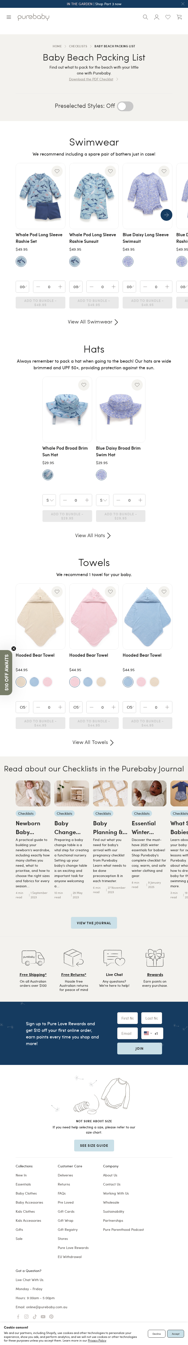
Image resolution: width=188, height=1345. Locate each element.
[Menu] (9, 17)
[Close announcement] (183, 4)
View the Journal (94, 922)
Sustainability (113, 1211)
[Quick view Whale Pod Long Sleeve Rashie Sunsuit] (94, 196)
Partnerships (113, 1220)
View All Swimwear (90, 322)
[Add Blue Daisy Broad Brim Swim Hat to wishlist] (137, 385)
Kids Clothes (25, 1211)
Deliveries (65, 1175)
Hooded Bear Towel (35, 655)
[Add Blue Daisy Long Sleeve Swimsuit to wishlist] (164, 171)
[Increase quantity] (60, 287)
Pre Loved (66, 1202)
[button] (6, 672)
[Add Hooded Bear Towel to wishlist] (57, 591)
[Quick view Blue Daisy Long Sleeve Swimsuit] (147, 196)
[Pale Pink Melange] (47, 682)
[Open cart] (179, 17)
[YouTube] (43, 1316)
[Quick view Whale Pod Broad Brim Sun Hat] (67, 410)
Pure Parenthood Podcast (123, 1229)
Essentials (23, 1184)
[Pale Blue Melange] (34, 682)
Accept (175, 1333)
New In (21, 1175)
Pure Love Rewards (73, 1247)
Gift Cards (66, 1211)
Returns (64, 1184)
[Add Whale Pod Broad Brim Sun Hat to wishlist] (83, 385)
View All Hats (90, 535)
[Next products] (166, 215)
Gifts (19, 1229)
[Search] (145, 17)
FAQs (62, 1193)
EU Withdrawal (70, 1256)
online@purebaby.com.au (46, 1307)
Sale (19, 1238)
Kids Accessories (28, 1220)
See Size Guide (94, 1145)
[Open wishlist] (168, 17)
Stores (63, 1238)
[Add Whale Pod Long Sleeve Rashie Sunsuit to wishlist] (110, 171)
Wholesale (111, 1202)
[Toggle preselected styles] (125, 106)
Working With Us (116, 1193)
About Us (110, 1175)
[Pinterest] (51, 1316)
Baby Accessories (29, 1202)
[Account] (157, 17)
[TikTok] (34, 1316)
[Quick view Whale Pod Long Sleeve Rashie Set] (40, 196)
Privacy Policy (97, 1340)
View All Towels (90, 742)
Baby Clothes (26, 1193)
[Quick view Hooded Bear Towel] (40, 616)
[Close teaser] (13, 648)
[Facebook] (18, 1316)
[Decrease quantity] (38, 287)
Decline (157, 1333)
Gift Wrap (65, 1220)
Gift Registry (68, 1229)
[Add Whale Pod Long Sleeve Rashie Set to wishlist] (57, 171)
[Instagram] (26, 1316)
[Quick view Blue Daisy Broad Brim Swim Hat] (120, 410)
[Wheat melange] (101, 682)
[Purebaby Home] (33, 17)
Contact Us (111, 1184)
